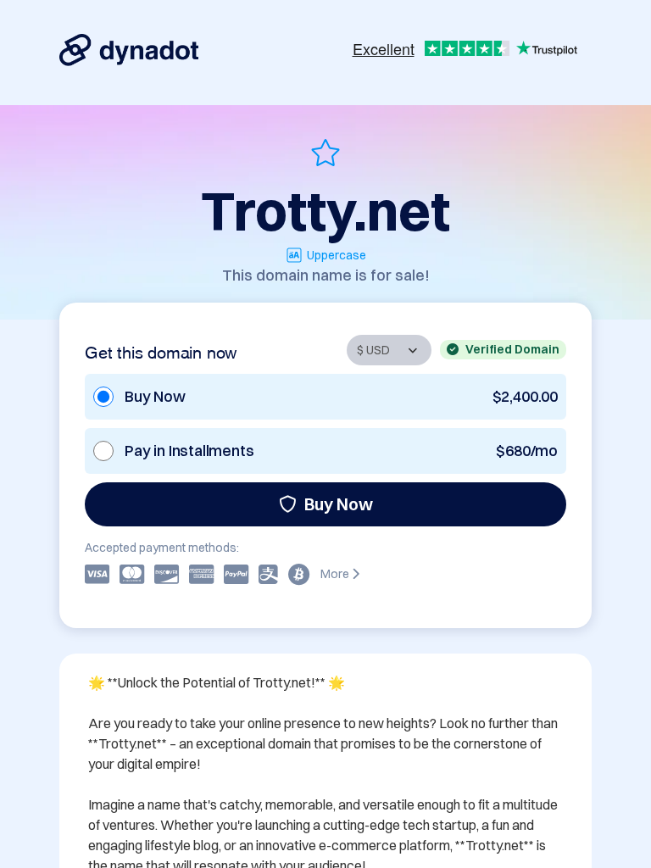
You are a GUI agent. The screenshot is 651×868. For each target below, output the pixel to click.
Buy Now (338, 504)
